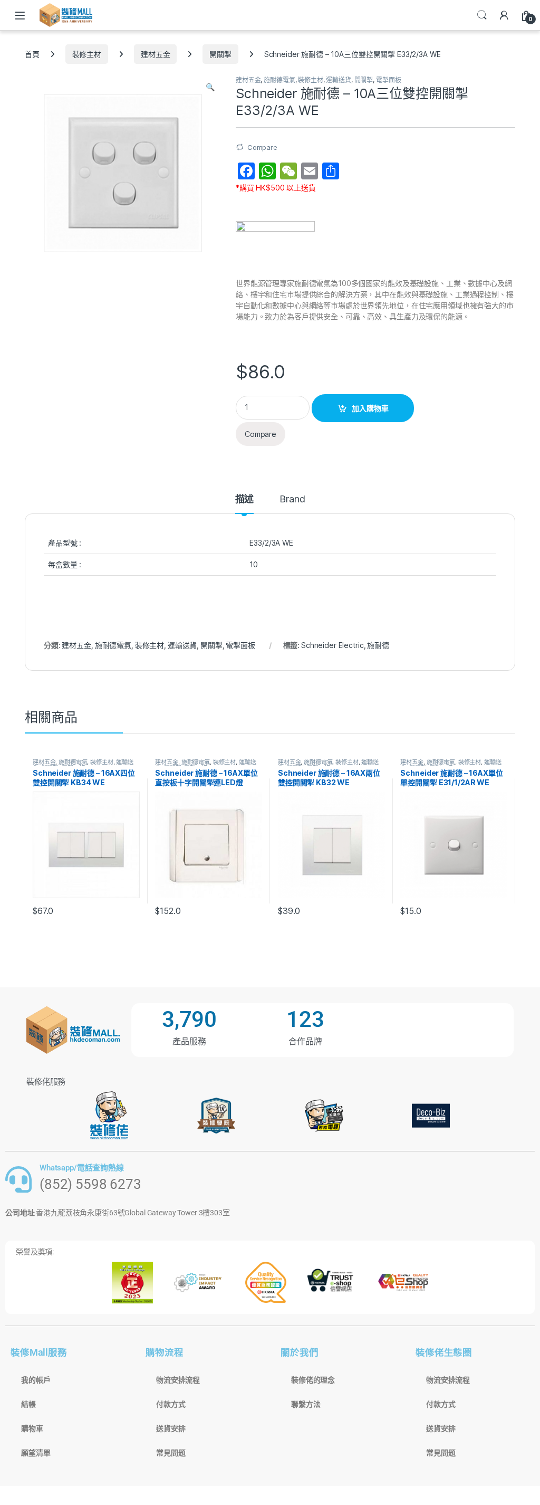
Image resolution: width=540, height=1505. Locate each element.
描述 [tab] (244, 499)
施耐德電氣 (279, 80)
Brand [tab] (292, 499)
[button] (210, 87)
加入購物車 (370, 408)
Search (482, 15)
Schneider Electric (332, 645)
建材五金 (155, 54)
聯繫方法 (305, 1404)
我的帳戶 (35, 1380)
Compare (262, 147)
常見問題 (170, 1453)
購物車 (32, 1428)
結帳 (28, 1404)
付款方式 (170, 1404)
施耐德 (378, 645)
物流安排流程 (178, 1380)
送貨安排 (170, 1428)
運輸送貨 (338, 80)
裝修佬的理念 (313, 1380)
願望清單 (35, 1453)
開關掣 (220, 54)
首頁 (32, 54)
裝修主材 (86, 54)
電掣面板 (388, 80)
